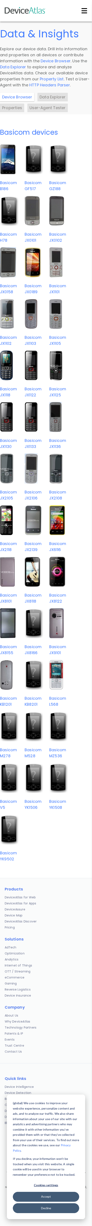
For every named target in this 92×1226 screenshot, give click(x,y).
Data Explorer (13, 67)
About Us (11, 1015)
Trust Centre (14, 1045)
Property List (52, 79)
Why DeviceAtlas (17, 1021)
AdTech (10, 947)
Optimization (15, 953)
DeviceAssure (15, 909)
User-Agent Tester (47, 107)
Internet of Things (18, 965)
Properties (12, 107)
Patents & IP (14, 1033)
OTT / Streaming (18, 971)
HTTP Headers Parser (49, 85)
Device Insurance (18, 995)
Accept (46, 1196)
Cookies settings (46, 1185)
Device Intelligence (19, 1087)
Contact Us (13, 1051)
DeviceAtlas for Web (20, 897)
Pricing (10, 927)
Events (10, 1039)
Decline (46, 1208)
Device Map (14, 915)
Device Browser (56, 61)
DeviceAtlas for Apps (20, 903)
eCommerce (15, 977)
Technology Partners (21, 1027)
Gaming (11, 983)
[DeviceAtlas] (25, 13)
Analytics (12, 959)
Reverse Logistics (18, 989)
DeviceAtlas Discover (21, 921)
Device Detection (18, 1093)
